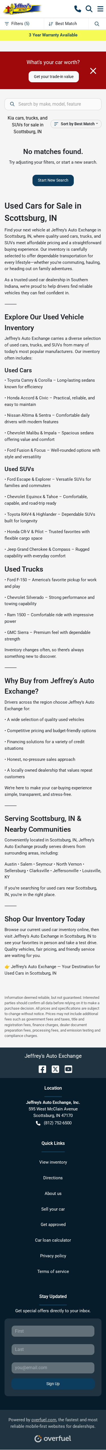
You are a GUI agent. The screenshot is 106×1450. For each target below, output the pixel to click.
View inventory (53, 1162)
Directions (53, 1177)
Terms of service (53, 1271)
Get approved (53, 1224)
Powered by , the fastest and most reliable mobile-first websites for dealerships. (53, 1423)
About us (53, 1193)
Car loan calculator (53, 1240)
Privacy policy (53, 1255)
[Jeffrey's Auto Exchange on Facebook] (40, 1068)
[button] (77, 9)
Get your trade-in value (53, 76)
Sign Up (53, 1383)
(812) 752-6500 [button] (58, 1123)
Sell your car (53, 1209)
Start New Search (53, 180)
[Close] (93, 70)
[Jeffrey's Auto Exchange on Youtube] (66, 1068)
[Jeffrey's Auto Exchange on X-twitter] (53, 1068)
